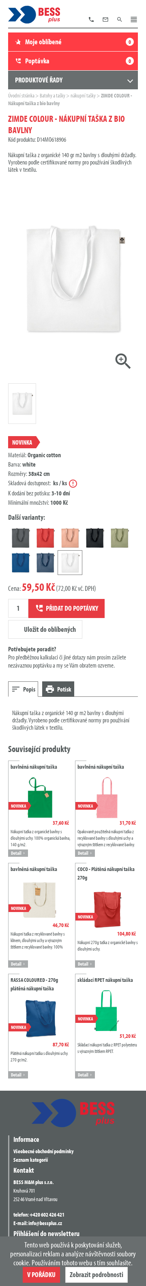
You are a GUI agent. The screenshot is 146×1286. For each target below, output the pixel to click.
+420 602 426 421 (47, 1214)
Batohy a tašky (53, 95)
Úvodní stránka (21, 95)
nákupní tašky (84, 95)
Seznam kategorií (30, 1159)
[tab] (23, 689)
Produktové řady (38, 79)
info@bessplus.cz (45, 1223)
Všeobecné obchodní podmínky (43, 1151)
